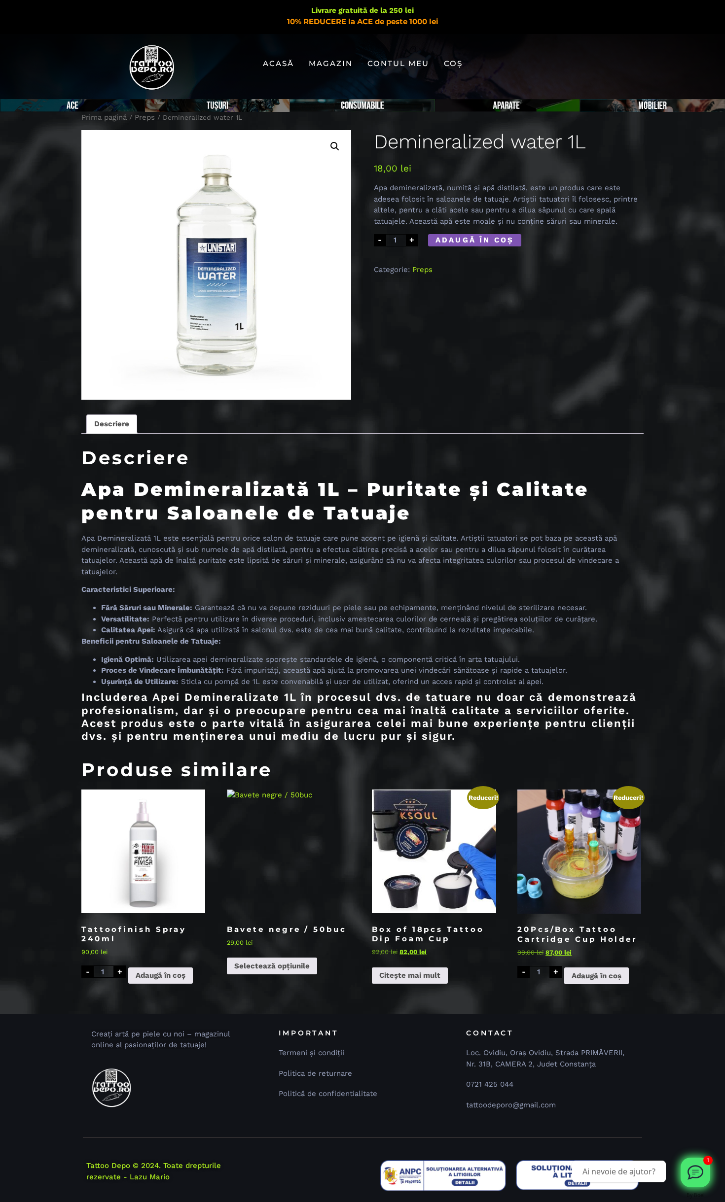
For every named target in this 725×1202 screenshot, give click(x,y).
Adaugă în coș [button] (160, 975)
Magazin (331, 63)
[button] (335, 146)
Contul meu (398, 63)
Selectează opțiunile (272, 966)
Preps (145, 117)
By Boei (696, 1195)
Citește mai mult (409, 975)
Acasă (278, 63)
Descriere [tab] (111, 423)
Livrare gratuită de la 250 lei (362, 10)
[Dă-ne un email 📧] (695, 1172)
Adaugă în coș (474, 240)
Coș (453, 63)
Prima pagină (104, 117)
